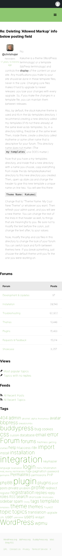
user (9, 516)
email (40, 434)
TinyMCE (48, 507)
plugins (44, 482)
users (29, 516)
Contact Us (15, 549)
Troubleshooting (11, 313)
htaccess (23, 448)
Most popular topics (16, 371)
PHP (50, 475)
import (46, 446)
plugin (25, 481)
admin (15, 417)
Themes (7, 322)
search (22, 496)
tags (34, 501)
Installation (9, 304)
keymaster (50, 461)
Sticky (27, 502)
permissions (38, 475)
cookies (47, 429)
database (27, 435)
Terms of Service (40, 549)
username (18, 517)
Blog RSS (9, 542)
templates (4, 507)
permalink (4, 475)
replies (41, 492)
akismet (26, 418)
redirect (51, 488)
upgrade (52, 512)
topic (5, 512)
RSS (12, 497)
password (53, 471)
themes (35, 506)
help (12, 447)
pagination (40, 471)
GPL (5, 549)
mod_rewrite (6, 471)
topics (19, 511)
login (29, 466)
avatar (55, 418)
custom (14, 435)
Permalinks (20, 474)
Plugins (6, 331)
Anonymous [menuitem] (57, 4)
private (13, 488)
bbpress (9, 422)
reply (51, 493)
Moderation (49, 467)
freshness (42, 442)
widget (39, 517)
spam (18, 501)
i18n (34, 448)
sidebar (6, 501)
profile (38, 487)
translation (37, 512)
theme (18, 506)
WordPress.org (10, 539)
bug (37, 429)
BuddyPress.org (40, 539)
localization (16, 468)
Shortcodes (47, 497)
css (4, 434)
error (52, 434)
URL (2, 517)
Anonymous (43, 418)
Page (29, 471)
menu (40, 468)
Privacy (26, 549)
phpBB (6, 482)
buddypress (17, 428)
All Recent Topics (14, 399)
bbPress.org (5, 15)
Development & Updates (16, 295)
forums (28, 441)
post (55, 483)
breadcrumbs (26, 423)
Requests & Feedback (14, 340)
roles (4, 496)
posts (4, 488)
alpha (34, 418)
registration (22, 492)
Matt (52, 539)
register (5, 493)
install (4, 453)
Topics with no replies (17, 375)
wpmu (41, 523)
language (5, 467)
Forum (10, 440)
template (49, 501)
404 (4, 417)
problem (24, 488)
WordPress (17, 522)
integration (21, 459)
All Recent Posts (14, 395)
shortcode (35, 497)
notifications (19, 471)
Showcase (8, 349)
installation (22, 452)
